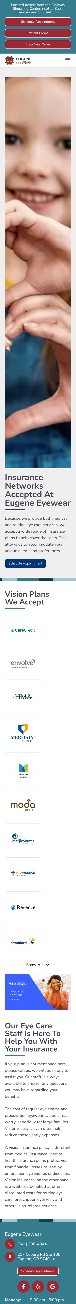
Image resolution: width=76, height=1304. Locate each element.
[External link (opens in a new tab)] (53, 1286)
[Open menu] (68, 59)
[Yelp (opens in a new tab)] (38, 1286)
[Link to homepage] (18, 60)
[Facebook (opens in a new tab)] (23, 1286)
